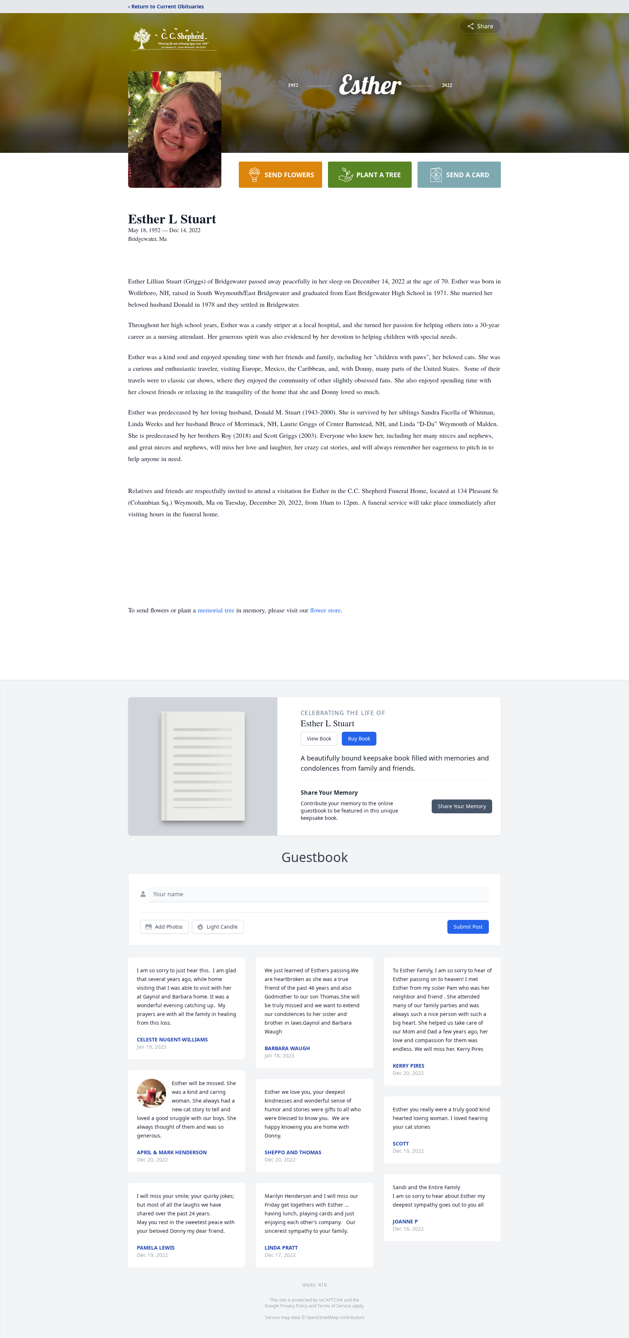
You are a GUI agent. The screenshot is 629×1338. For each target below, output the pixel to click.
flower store (325, 610)
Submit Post (468, 926)
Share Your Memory (462, 806)
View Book (319, 738)
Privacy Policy (294, 1306)
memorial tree (216, 610)
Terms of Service (334, 1306)
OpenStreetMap (322, 1317)
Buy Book (359, 738)
